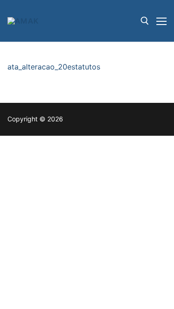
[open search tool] (145, 21)
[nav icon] (161, 21)
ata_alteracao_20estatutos (53, 66)
